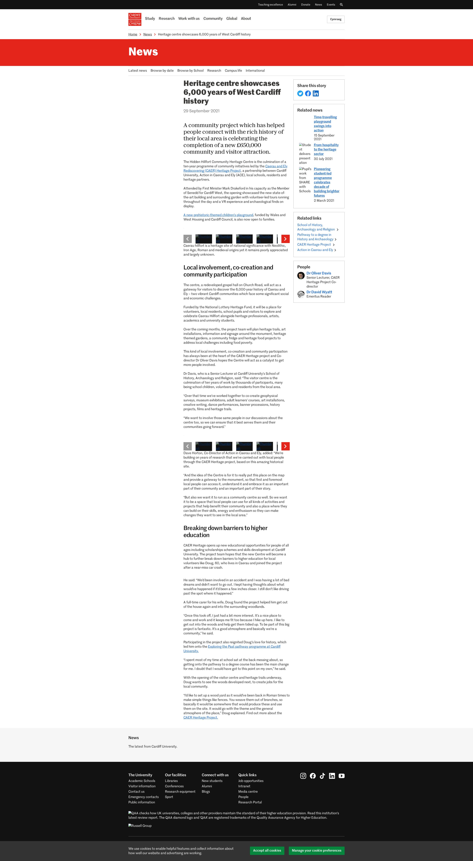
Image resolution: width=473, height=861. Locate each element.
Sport (169, 797)
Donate (305, 4)
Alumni (292, 4)
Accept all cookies (267, 850)
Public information (141, 802)
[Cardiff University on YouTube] (342, 776)
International (255, 70)
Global (231, 19)
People (243, 797)
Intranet (244, 786)
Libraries (171, 781)
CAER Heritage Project (314, 244)
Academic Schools (141, 781)
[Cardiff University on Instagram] (303, 776)
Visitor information (142, 786)
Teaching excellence (270, 4)
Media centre (248, 791)
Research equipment (180, 791)
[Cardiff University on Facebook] (313, 776)
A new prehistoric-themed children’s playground (218, 215)
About (246, 19)
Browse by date (162, 70)
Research (167, 19)
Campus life (233, 70)
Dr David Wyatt (319, 292)
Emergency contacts (143, 797)
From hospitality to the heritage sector (326, 150)
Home (132, 34)
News (318, 4)
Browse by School (190, 70)
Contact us (136, 791)
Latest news (137, 70)
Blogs (206, 791)
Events (331, 4)
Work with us (189, 19)
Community (213, 19)
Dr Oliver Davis (319, 273)
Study (150, 19)
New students (212, 781)
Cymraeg (335, 19)
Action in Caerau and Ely (315, 250)
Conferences (174, 786)
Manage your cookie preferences (316, 850)
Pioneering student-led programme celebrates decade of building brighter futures (326, 182)
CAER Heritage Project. (200, 717)
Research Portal (250, 802)
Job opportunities (250, 781)
